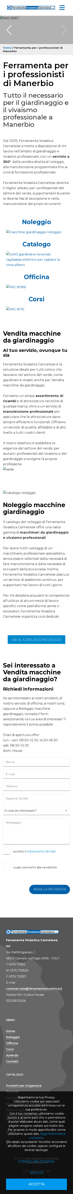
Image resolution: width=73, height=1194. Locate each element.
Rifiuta (36, 1173)
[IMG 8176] (36, 309)
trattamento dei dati (41, 851)
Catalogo (37, 244)
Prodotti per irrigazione (24, 1085)
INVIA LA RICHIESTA (49, 889)
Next (64, 30)
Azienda (12, 1055)
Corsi (37, 299)
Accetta (37, 1184)
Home (7, 47)
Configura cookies (36, 1161)
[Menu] (62, 8)
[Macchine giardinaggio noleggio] (36, 232)
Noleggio (36, 222)
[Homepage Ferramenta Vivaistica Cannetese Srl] (31, 7)
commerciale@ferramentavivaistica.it (34, 988)
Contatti (12, 1061)
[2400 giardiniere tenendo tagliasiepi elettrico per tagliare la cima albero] (36, 260)
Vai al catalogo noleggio (36, 640)
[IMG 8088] (36, 287)
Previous (9, 30)
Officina (36, 277)
